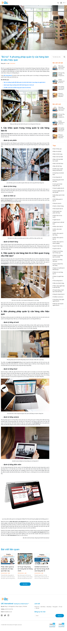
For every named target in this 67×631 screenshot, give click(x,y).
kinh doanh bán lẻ (58, 208)
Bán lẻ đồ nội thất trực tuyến (58, 160)
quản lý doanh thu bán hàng (58, 264)
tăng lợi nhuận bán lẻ (59, 294)
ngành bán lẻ (57, 219)
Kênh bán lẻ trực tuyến (57, 216)
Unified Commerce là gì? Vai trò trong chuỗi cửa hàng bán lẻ (41, 569)
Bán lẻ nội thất (57, 151)
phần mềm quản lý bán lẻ (58, 238)
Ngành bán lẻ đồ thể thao (58, 223)
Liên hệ (37, 608)
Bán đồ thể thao (58, 166)
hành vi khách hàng (59, 206)
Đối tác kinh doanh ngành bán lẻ (58, 304)
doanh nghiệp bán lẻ (59, 188)
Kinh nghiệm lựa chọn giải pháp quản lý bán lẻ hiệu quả (61, 89)
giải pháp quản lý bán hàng (58, 195)
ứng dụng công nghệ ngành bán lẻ (58, 300)
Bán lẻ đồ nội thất (58, 156)
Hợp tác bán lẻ (57, 203)
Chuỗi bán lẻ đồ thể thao (58, 173)
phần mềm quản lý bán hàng (58, 234)
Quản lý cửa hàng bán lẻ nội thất (58, 256)
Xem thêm (25, 584)
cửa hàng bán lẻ (58, 177)
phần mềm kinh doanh (57, 230)
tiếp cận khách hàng (59, 283)
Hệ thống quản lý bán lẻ (57, 200)
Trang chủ (36, 606)
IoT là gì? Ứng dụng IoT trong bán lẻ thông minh (25, 569)
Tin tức (60, 606)
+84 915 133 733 (9, 609)
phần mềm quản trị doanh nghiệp (58, 242)
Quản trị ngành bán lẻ (58, 277)
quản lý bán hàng (58, 246)
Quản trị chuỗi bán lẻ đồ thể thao (58, 268)
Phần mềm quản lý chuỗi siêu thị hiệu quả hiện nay (7, 569)
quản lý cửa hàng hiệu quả (57, 260)
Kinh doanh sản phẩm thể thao (57, 212)
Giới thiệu (43, 606)
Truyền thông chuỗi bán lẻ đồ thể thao (58, 291)
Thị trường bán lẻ (58, 280)
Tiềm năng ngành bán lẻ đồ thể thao (59, 286)
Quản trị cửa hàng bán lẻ (58, 273)
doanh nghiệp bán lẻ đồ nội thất (58, 191)
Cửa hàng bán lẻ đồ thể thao (58, 180)
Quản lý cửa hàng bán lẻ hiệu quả (58, 252)
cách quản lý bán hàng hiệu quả (57, 184)
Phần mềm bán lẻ (58, 226)
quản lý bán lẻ (57, 248)
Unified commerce (58, 297)
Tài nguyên (55, 606)
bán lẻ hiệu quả (58, 148)
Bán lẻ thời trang (58, 154)
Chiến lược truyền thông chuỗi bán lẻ (58, 169)
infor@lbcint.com (8, 611)
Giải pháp (49, 606)
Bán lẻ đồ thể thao (58, 163)
